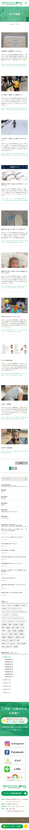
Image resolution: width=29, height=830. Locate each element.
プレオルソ (15, 615)
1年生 (13, 329)
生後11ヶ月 (10, 451)
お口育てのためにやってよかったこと (10, 316)
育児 (22, 153)
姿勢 (7, 155)
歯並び (14, 109)
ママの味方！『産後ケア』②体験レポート (12, 95)
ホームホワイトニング (17, 618)
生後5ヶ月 (19, 153)
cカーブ (4, 605)
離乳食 (16, 451)
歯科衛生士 (10, 637)
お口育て (8, 109)
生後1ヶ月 (4, 640)
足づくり (16, 286)
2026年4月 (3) (9, 669)
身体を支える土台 (11, 286)
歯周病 (3, 637)
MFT (9, 605)
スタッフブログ (6, 611)
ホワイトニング (6, 618)
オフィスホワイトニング (15, 608)
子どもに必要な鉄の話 (6, 360)
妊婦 (13, 627)
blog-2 (5, 29)
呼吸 (16, 240)
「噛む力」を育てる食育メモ (8, 578)
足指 (3, 646)
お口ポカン (23, 605)
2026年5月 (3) (9, 666)
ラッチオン (10, 621)
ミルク (3, 621)
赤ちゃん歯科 (14, 153)
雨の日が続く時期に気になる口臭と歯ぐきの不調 (13, 556)
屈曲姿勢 (21, 630)
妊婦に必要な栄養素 (15, 373)
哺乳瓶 (8, 627)
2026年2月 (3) (9, 674)
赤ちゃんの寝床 (22, 643)
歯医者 (17, 109)
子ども (25, 286)
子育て (11, 109)
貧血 (11, 373)
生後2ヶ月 (12, 640)
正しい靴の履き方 (19, 198)
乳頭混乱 (4, 624)
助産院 (9, 64)
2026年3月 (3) (9, 671)
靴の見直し (10, 240)
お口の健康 (25, 109)
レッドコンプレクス (20, 621)
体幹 (21, 417)
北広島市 (20, 109)
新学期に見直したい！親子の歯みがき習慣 (11, 592)
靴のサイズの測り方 (21, 240)
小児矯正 (14, 630)
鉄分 (9, 373)
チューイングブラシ (18, 329)
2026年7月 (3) (9, 661)
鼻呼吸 (4, 155)
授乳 (11, 634)
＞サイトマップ (4, 820)
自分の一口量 (14, 417)
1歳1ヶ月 (10, 417)
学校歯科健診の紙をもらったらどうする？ (11, 563)
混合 (23, 637)
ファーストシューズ (11, 198)
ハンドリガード (6, 615)
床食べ (18, 417)
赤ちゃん (4, 109)
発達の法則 (24, 417)
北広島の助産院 (19, 64)
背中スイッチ (5, 643)
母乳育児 (17, 637)
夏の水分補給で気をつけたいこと (9, 543)
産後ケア (23, 64)
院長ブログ (9, 646)
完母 (9, 630)
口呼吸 (16, 155)
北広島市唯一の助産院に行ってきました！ (12, 51)
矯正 (18, 640)
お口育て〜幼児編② (6, 404)
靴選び (24, 198)
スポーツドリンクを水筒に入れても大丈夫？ (12, 537)
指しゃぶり (5, 634)
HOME (11, 24)
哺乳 (3, 627)
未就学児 (9, 329)
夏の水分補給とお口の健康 (8, 550)
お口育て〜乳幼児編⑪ (6, 447)
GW (13, 451)
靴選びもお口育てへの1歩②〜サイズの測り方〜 (13, 229)
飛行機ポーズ (13, 64)
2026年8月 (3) (9, 659)
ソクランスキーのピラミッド (19, 611)
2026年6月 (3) (9, 664)
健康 (10, 624)
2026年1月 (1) (9, 676)
